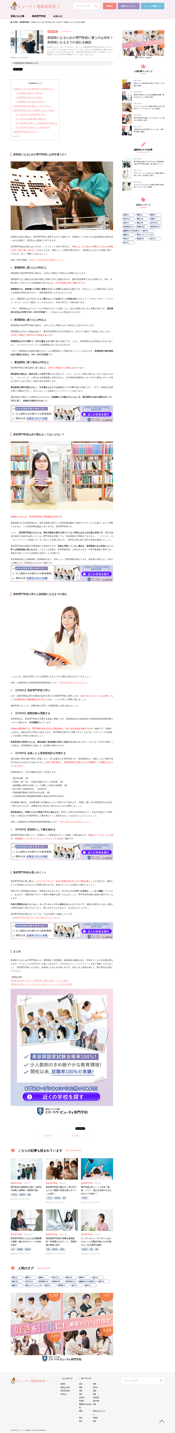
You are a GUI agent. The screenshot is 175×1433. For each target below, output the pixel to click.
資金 (80, 1394)
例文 (13, 1249)
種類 (80, 1411)
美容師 (62, 1249)
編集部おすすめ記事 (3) (87, 1281)
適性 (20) (69, 1277)
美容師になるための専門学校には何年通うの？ (34, 89)
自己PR (81, 1397)
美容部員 (96, 1397)
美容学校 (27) (70, 1281)
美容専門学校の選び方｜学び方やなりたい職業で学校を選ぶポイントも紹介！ (61, 1190)
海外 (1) (87, 1285)
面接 (80, 1384)
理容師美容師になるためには (73, 683)
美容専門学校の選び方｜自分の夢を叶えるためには (36, 918)
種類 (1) (14, 1285)
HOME (15, 22)
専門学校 (84, 1198)
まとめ (16, 136)
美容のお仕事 (17, 16)
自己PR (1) (29, 1281)
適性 (96, 1249)
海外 (94, 1421)
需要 (94, 1384)
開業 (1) (41, 1277)
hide (39, 83)
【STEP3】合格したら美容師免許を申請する (36, 123)
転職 (29, 1194)
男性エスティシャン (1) (33, 1285)
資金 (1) (95, 1277)
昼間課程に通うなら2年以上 (29, 93)
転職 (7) (82, 1277)
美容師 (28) (56, 1281)
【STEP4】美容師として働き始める (33, 127)
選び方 (95, 1387)
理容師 (95, 1418)
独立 (80, 1421)
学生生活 (14, 1194)
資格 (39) (15, 1281)
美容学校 (22, 1194)
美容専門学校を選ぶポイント (26, 132)
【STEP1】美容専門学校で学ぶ (31, 115)
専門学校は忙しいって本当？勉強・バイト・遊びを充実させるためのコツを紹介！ (96, 1190)
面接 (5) (14, 1277)
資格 (64, 1198)
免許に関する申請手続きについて (75, 822)
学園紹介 (109, 6)
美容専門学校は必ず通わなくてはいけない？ (33, 106)
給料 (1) (101, 1281)
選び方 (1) (55, 1277)
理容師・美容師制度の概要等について (46, 260)
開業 (80, 1387)
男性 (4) (47, 1285)
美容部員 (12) (43, 1281)
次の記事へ (47, 1136)
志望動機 (19, 1249)
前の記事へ (75, 1136)
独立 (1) (74, 1285)
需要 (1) (28, 1277)
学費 (48, 1249)
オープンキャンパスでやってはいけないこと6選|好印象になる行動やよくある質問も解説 (96, 1241)
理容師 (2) (61, 1285)
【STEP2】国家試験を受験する (31, 119)
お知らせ (57, 16)
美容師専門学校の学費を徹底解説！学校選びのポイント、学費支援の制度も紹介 (61, 1241)
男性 (80, 1418)
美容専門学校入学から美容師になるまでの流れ (34, 110)
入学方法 (49, 1198)
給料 (94, 1404)
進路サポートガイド (128, 6)
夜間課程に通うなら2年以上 (29, 97)
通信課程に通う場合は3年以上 (30, 102)
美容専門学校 (39, 16)
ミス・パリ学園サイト (152, 6)
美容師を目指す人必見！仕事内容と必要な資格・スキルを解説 (39, 981)
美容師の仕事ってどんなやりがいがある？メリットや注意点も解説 (41, 984)
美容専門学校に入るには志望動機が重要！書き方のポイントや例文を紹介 (26, 1241)
